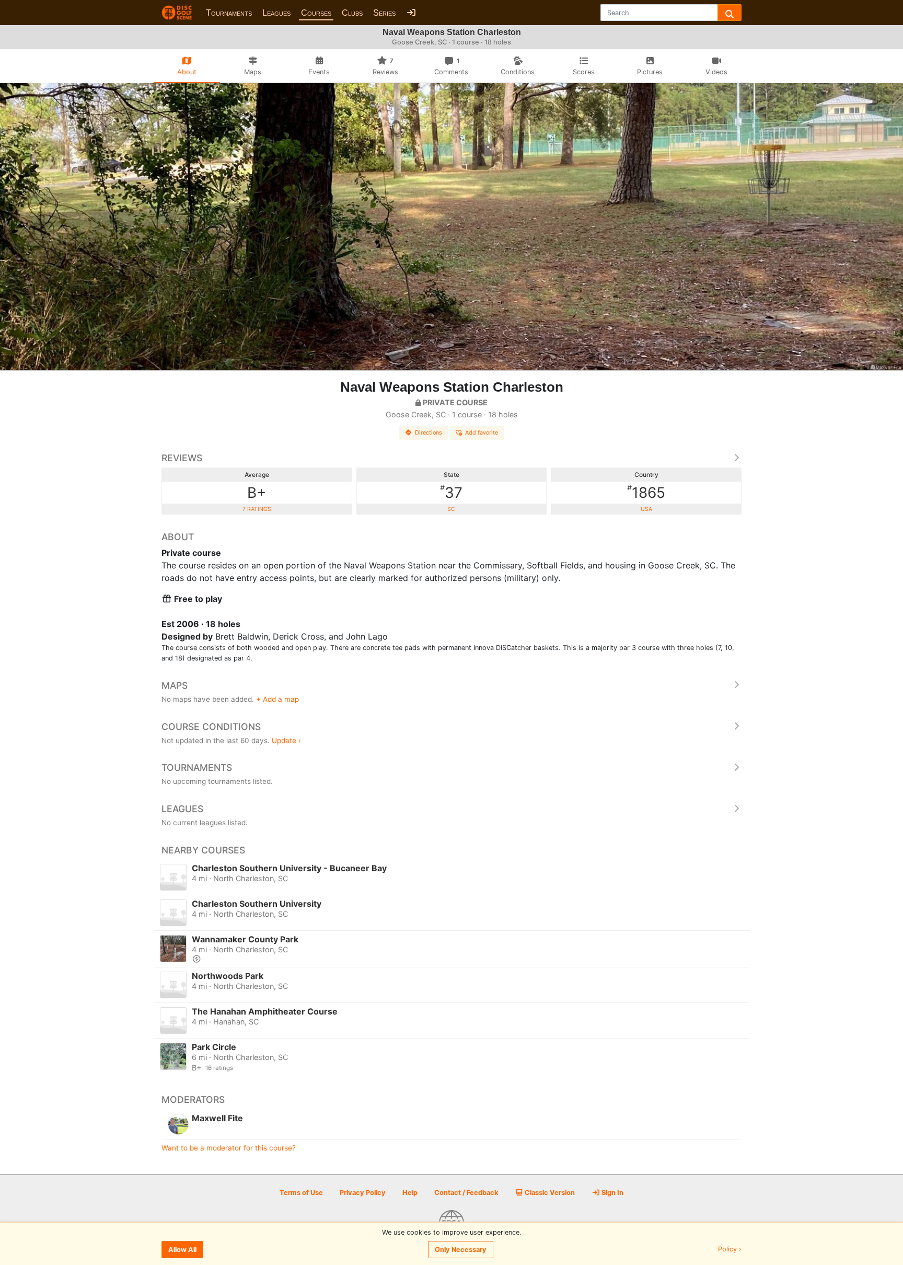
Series (384, 12)
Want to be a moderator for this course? (228, 1148)
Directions (428, 432)
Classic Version (549, 1192)
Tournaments (229, 12)
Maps (174, 685)
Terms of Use (301, 1192)
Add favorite (481, 432)
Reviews (181, 457)
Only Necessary (461, 1249)
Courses (316, 12)
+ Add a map (277, 699)
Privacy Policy (363, 1192)
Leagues (276, 12)
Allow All (182, 1249)
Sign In (611, 1192)
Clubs (352, 12)
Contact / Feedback (466, 1192)
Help (410, 1192)
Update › (286, 740)
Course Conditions (211, 726)
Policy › (730, 1249)
